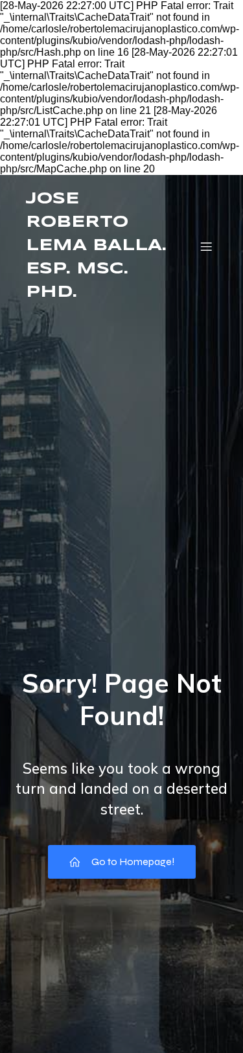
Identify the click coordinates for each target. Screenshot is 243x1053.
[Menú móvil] (206, 246)
